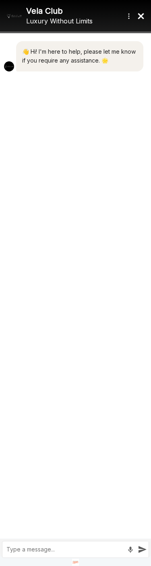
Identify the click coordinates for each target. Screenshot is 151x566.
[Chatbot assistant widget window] (75, 283)
